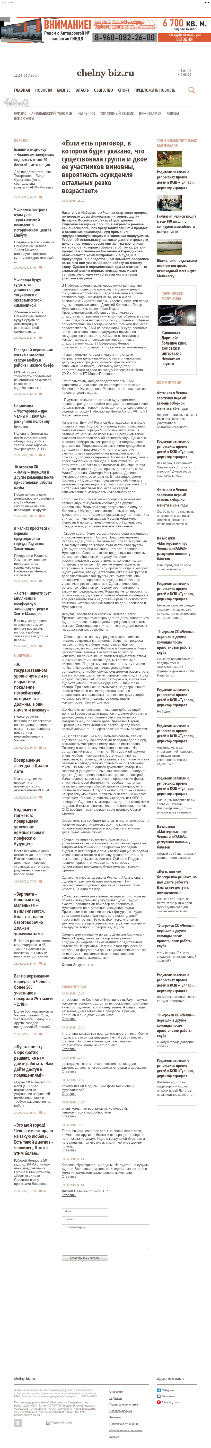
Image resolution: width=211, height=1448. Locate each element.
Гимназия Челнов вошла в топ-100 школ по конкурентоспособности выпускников (176, 223)
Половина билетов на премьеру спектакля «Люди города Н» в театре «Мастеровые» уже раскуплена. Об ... (32, 441)
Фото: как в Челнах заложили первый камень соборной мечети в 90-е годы (172, 400)
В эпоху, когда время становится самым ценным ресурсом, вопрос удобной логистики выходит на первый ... (31, 630)
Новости (43, 90)
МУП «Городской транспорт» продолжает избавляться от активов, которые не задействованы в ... (33, 380)
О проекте (116, 1391)
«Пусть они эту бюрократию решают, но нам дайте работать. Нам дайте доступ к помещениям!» (33, 1060)
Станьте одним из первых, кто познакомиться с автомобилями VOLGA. (32, 784)
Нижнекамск (150, 113)
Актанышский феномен (51, 113)
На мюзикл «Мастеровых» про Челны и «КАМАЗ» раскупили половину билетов (32, 416)
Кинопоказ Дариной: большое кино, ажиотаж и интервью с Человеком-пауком (174, 348)
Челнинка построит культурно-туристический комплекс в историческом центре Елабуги (32, 222)
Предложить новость (154, 90)
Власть (82, 90)
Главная (22, 90)
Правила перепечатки (123, 1404)
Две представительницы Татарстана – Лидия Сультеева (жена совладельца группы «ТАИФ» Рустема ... (33, 181)
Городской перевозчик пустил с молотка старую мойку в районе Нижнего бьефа (34, 357)
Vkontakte (168, 1396)
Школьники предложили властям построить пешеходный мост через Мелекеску (177, 268)
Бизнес (64, 90)
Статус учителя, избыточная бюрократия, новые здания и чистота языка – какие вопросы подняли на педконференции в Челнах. (33, 728)
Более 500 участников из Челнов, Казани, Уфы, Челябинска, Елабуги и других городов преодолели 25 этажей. (33, 1019)
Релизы (172, 113)
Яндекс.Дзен (170, 1402)
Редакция (115, 1398)
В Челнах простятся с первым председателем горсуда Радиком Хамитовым (32, 538)
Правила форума (120, 1410)
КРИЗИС (20, 113)
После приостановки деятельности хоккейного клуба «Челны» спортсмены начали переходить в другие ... (34, 502)
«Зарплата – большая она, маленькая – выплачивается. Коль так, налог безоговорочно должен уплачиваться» (29, 914)
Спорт (123, 90)
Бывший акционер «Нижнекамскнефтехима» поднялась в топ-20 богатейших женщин (36, 157)
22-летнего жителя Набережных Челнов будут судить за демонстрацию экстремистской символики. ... (30, 321)
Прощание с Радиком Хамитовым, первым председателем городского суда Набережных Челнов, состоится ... (31, 565)
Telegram (168, 1390)
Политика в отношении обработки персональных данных (126, 1430)
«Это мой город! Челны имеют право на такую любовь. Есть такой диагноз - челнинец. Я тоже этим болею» (33, 1139)
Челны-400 (86, 113)
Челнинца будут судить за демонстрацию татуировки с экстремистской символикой (28, 292)
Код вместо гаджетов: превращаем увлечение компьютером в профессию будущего (29, 827)
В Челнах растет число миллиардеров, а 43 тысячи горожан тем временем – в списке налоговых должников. (32, 948)
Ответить (69, 1019)
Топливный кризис (117, 113)
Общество (103, 90)
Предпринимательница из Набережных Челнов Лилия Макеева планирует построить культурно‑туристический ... (34, 251)
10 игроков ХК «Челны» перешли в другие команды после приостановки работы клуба (34, 477)
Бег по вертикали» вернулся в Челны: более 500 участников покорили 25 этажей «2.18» (33, 990)
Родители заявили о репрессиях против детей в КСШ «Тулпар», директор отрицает (175, 179)
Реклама (115, 1417)
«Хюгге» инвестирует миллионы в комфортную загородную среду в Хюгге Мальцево (32, 603)
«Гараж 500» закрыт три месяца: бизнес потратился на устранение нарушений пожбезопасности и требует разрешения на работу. (32, 1093)
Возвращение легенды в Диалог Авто (31, 765)
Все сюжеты (24, 118)
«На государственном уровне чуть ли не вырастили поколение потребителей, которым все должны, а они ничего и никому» (31, 687)
